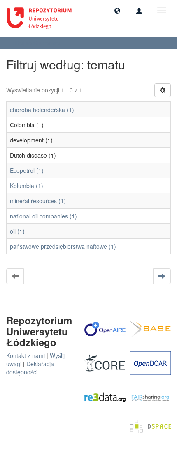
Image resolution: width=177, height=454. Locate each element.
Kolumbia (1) (26, 185)
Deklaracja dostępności (30, 368)
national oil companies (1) (43, 216)
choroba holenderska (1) (42, 109)
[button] (117, 10)
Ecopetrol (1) (27, 170)
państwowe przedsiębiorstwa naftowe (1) (63, 246)
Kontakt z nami (25, 355)
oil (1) (17, 231)
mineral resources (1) (38, 201)
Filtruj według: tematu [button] (37, 42)
